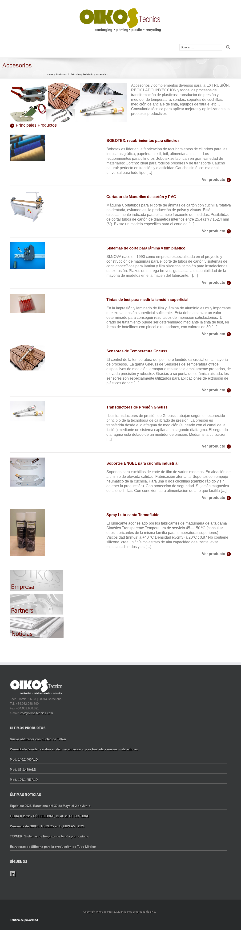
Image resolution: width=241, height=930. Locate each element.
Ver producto (213, 180)
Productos (61, 74)
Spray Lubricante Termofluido (133, 515)
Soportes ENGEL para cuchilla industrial (142, 463)
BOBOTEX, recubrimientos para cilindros (143, 141)
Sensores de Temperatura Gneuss (136, 351)
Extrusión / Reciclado (82, 74)
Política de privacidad (24, 920)
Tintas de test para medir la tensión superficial (147, 300)
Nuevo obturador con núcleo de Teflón (38, 739)
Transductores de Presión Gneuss (137, 407)
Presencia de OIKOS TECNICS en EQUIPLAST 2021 (47, 826)
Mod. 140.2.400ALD (24, 759)
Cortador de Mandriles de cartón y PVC (141, 197)
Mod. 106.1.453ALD (24, 780)
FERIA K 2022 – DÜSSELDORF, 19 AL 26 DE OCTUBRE (49, 816)
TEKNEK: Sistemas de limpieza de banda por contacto (49, 836)
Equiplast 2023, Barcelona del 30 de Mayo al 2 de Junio (50, 806)
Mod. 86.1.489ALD (23, 769)
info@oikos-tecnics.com (36, 713)
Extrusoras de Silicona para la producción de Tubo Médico (53, 846)
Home (50, 74)
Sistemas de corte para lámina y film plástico (145, 248)
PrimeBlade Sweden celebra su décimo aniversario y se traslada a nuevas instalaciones (74, 749)
